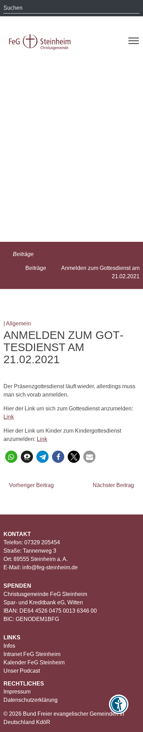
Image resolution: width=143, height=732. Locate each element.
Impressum (17, 692)
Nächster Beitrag (114, 485)
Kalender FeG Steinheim (34, 662)
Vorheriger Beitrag (31, 485)
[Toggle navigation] (133, 41)
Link (8, 417)
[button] (11, 457)
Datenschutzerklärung (30, 700)
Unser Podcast (21, 671)
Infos (9, 646)
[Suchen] (134, 8)
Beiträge (22, 254)
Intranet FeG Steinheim (31, 654)
